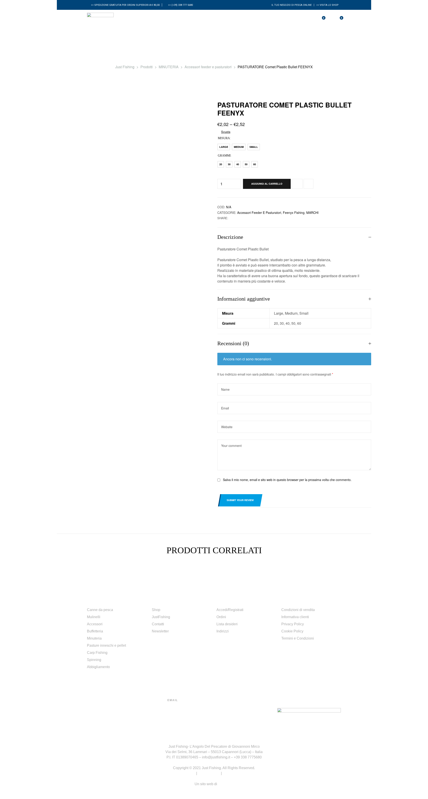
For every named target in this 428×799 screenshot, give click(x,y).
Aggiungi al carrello (266, 183)
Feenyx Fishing (294, 212)
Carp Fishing (97, 652)
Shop (156, 610)
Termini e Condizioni (297, 638)
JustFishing (161, 617)
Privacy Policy (292, 624)
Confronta (297, 184)
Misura (224, 138)
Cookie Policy (292, 631)
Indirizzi (222, 631)
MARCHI (312, 212)
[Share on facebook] (231, 218)
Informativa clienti (295, 617)
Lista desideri (227, 624)
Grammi (224, 155)
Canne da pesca (100, 610)
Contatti (158, 624)
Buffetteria (95, 631)
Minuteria (94, 638)
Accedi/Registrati (229, 610)
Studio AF (226, 784)
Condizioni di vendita (298, 610)
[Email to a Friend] (236, 218)
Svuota (225, 132)
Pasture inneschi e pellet (106, 645)
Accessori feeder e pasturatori (259, 212)
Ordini (221, 617)
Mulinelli (93, 617)
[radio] (223, 147)
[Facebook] (227, 713)
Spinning (94, 660)
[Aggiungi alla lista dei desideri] (308, 184)
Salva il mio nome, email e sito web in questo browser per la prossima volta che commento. (287, 479)
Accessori (95, 624)
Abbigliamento (98, 667)
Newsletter (160, 631)
